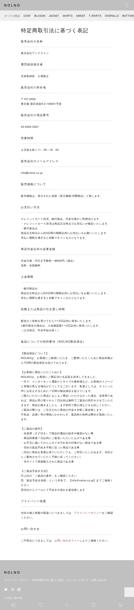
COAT (27, 15)
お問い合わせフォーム (68, 540)
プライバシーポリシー (88, 512)
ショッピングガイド (77, 580)
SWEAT (80, 15)
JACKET (54, 15)
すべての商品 (12, 15)
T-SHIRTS (95, 15)
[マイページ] (13, 605)
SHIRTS (68, 15)
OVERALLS (112, 15)
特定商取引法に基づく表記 (48, 580)
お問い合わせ (98, 580)
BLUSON (39, 15)
